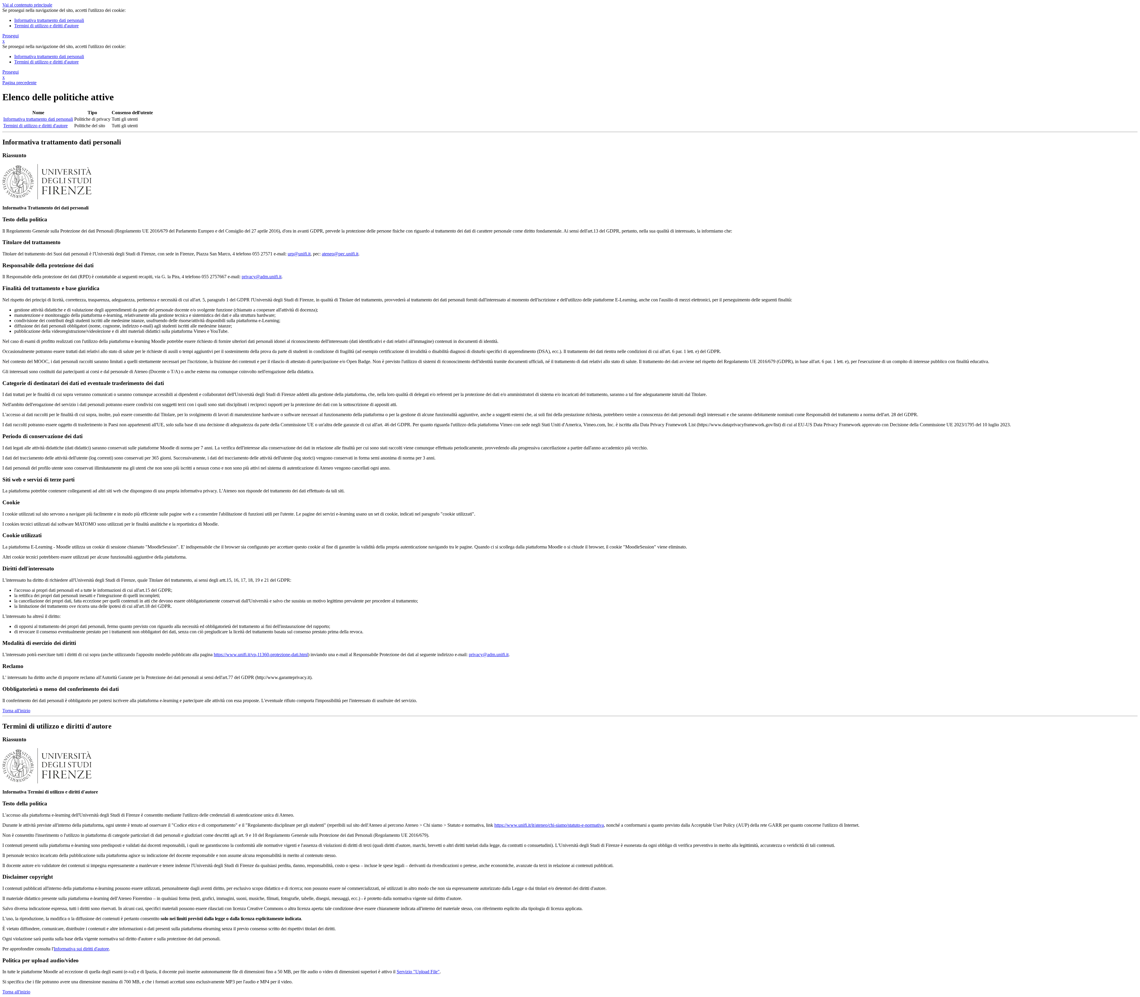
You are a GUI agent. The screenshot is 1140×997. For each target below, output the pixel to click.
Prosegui (10, 35)
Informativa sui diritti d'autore (81, 948)
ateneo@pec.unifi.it (340, 253)
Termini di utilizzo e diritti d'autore (46, 25)
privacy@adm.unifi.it (261, 276)
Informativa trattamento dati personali (49, 20)
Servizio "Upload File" (418, 971)
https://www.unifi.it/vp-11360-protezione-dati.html (261, 654)
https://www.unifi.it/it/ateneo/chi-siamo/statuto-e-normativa (549, 825)
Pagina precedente (19, 82)
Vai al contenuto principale (27, 4)
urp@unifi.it (299, 253)
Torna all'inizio (16, 710)
